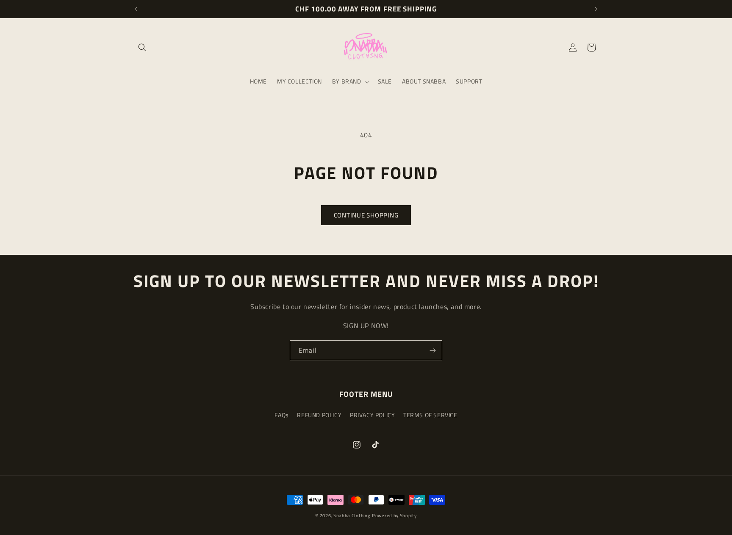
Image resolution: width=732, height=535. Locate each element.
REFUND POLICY (319, 414)
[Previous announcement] (136, 9)
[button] (142, 47)
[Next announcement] (596, 9)
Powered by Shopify (394, 515)
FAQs (281, 414)
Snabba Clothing (352, 515)
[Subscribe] (432, 350)
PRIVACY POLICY (372, 414)
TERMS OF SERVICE (430, 414)
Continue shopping (366, 215)
